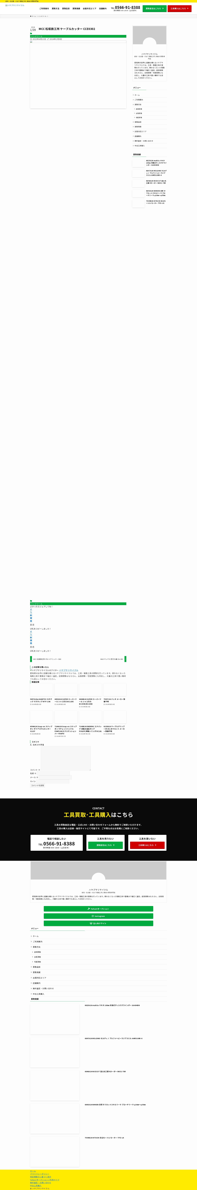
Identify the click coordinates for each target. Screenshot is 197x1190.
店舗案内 (138, 136)
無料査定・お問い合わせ (144, 141)
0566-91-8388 (127, 7)
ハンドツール (37, 36)
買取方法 (138, 104)
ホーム (137, 95)
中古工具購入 (140, 145)
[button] (31, 609)
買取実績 (138, 126)
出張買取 (139, 113)
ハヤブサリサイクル (68, 670)
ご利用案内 (139, 100)
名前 (33, 773)
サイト (33, 781)
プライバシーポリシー (39, 1173)
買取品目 (138, 122)
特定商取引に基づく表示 (40, 1176)
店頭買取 (139, 109)
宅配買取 (139, 117)
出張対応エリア (140, 131)
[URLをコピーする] (32, 625)
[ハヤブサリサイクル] (15, 8)
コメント (35, 769)
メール (34, 777)
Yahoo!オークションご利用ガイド (44, 1179)
